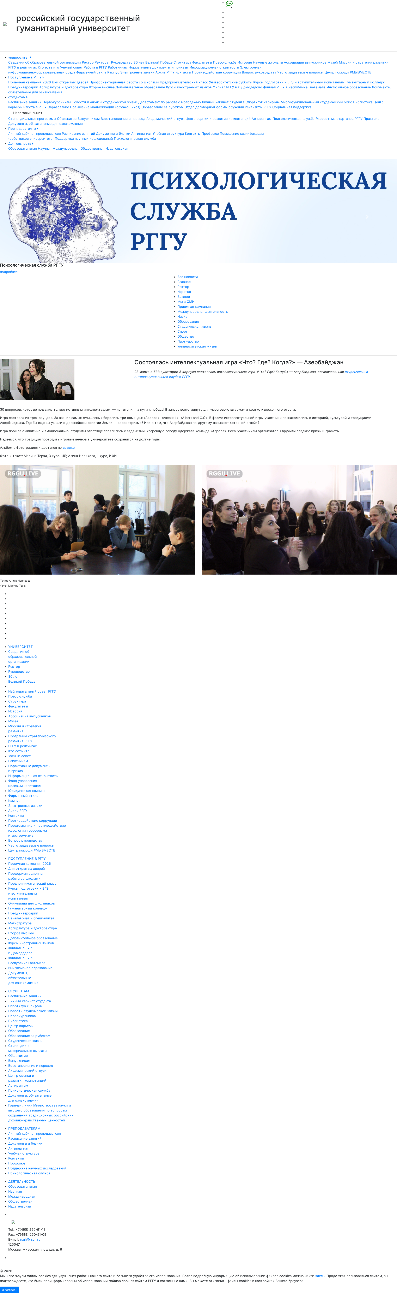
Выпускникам (89, 119)
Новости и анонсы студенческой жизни (104, 102)
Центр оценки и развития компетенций (218, 119)
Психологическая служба (293, 119)
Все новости (187, 277)
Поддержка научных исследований (84, 138)
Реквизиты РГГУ (258, 107)
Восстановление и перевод (123, 119)
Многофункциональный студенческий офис (316, 102)
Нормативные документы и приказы (159, 67)
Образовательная (22, 148)
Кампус (113, 72)
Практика (371, 119)
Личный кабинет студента (223, 102)
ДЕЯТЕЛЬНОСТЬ (21, 1181)
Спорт (182, 331)
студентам (17, 97)
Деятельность (20, 143)
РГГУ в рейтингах (22, 67)
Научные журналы (268, 62)
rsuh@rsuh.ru (30, 1239)
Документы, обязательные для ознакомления (45, 123)
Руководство (122, 62)
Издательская (116, 148)
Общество (185, 336)
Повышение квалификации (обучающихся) (105, 107)
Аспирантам (261, 119)
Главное (184, 282)
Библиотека (363, 102)
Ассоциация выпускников (305, 62)
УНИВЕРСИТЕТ (20, 647)
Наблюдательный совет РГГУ (32, 691)
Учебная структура (168, 133)
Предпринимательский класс (184, 82)
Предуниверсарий (23, 87)
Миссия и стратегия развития (363, 62)
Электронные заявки (137, 72)
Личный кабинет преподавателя (34, 133)
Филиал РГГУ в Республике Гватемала (294, 87)
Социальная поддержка (292, 107)
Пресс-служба (225, 62)
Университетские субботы (230, 82)
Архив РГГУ (165, 72)
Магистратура (20, 923)
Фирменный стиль (91, 72)
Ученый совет (71, 67)
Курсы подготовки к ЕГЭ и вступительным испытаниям (298, 82)
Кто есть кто (48, 67)
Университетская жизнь (197, 346)
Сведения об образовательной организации (44, 62)
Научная (44, 148)
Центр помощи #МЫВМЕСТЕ (347, 72)
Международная (66, 148)
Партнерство (188, 341)
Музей (333, 62)
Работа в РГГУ (95, 67)
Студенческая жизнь (194, 326)
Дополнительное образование (140, 87)
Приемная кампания (194, 306)
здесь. (320, 1276)
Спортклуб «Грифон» (262, 102)
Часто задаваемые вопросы (300, 72)
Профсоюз (210, 133)
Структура (182, 62)
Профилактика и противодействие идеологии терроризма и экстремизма (37, 830)
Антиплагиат (141, 133)
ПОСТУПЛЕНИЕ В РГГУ (27, 858)
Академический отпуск (165, 119)
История (245, 62)
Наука (182, 316)
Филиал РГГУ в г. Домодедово (237, 87)
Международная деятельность (202, 311)
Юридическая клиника (26, 791)
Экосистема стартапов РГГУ (339, 119)
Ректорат (102, 62)
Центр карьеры (20, 1026)
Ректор (88, 62)
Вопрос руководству (259, 72)
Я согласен (9, 1290)
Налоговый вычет (27, 113)
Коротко (184, 292)
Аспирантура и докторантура (63, 87)
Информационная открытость (214, 67)
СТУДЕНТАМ (18, 991)
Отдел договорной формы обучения (214, 107)
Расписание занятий (25, 102)
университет (19, 57)
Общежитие (67, 119)
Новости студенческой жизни (33, 1011)
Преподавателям (22, 128)
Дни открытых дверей (70, 82)
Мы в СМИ (186, 301)
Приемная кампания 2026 (29, 82)
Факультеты (202, 62)
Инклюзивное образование (348, 87)
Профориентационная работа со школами (124, 82)
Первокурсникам (57, 102)
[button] (30, 216)
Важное (183, 297)
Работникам (118, 67)
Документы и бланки (113, 133)
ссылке (69, 447)
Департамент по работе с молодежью (169, 102)
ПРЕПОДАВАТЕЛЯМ (24, 1128)
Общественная (92, 148)
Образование (58, 107)
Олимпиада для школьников (31, 903)
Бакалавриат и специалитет (31, 918)
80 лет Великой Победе (153, 62)
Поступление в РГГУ (25, 77)
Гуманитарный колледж (365, 82)
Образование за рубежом (162, 107)
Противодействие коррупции (216, 72)
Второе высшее (102, 87)
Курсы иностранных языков (189, 87)
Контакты (183, 72)
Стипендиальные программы (32, 119)
